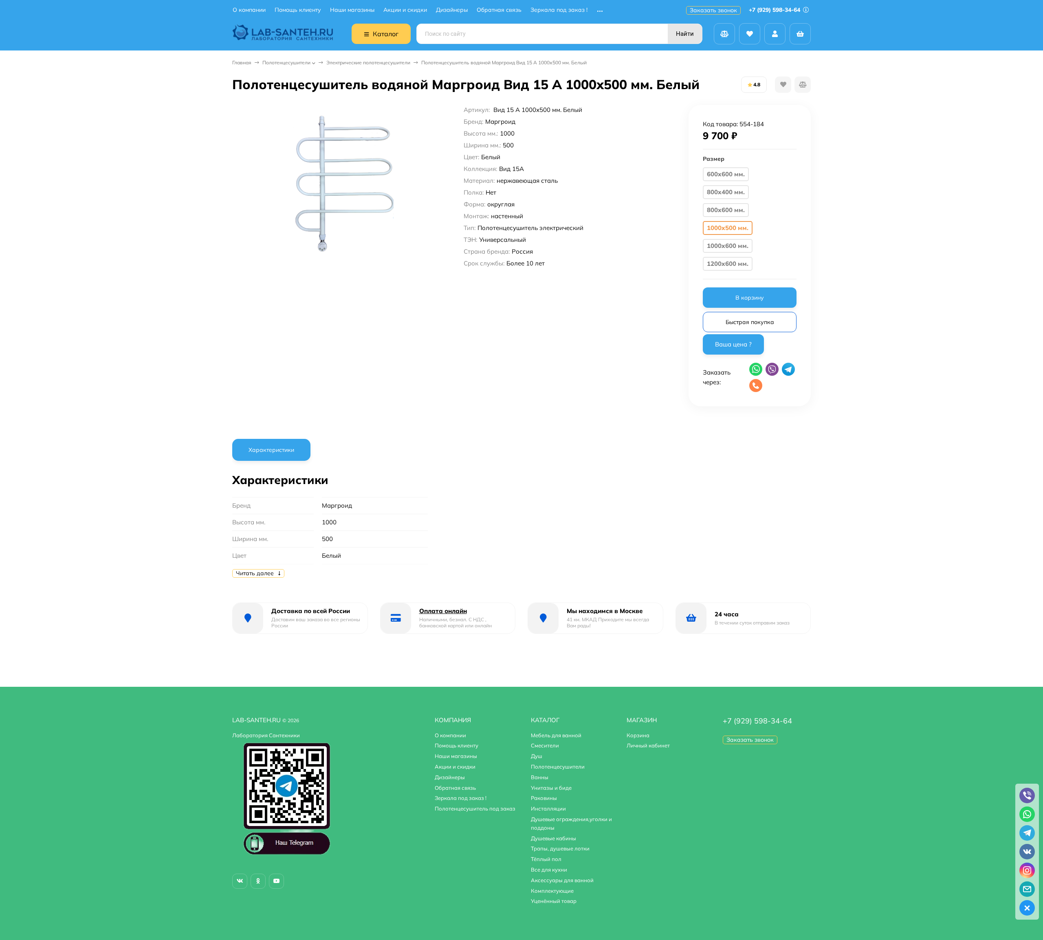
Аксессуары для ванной (562, 880)
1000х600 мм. (727, 246)
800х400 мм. (726, 192)
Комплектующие (552, 890)
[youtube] (276, 881)
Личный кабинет (648, 745)
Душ (536, 756)
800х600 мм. (726, 210)
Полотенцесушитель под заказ (475, 808)
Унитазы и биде (551, 787)
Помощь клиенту (298, 10)
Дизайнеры (452, 10)
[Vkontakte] (239, 881)
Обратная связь (499, 10)
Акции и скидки (405, 10)
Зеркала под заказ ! (559, 10)
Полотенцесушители (286, 62)
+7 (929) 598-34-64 (775, 9)
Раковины (544, 798)
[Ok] (258, 881)
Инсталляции (548, 808)
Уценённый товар (554, 901)
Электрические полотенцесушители (368, 62)
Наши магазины (352, 10)
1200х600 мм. (727, 263)
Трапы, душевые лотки (560, 848)
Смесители (545, 745)
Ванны (539, 777)
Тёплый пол (546, 859)
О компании (249, 10)
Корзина (638, 735)
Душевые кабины (553, 838)
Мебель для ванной (556, 735)
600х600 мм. (726, 174)
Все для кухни (549, 869)
